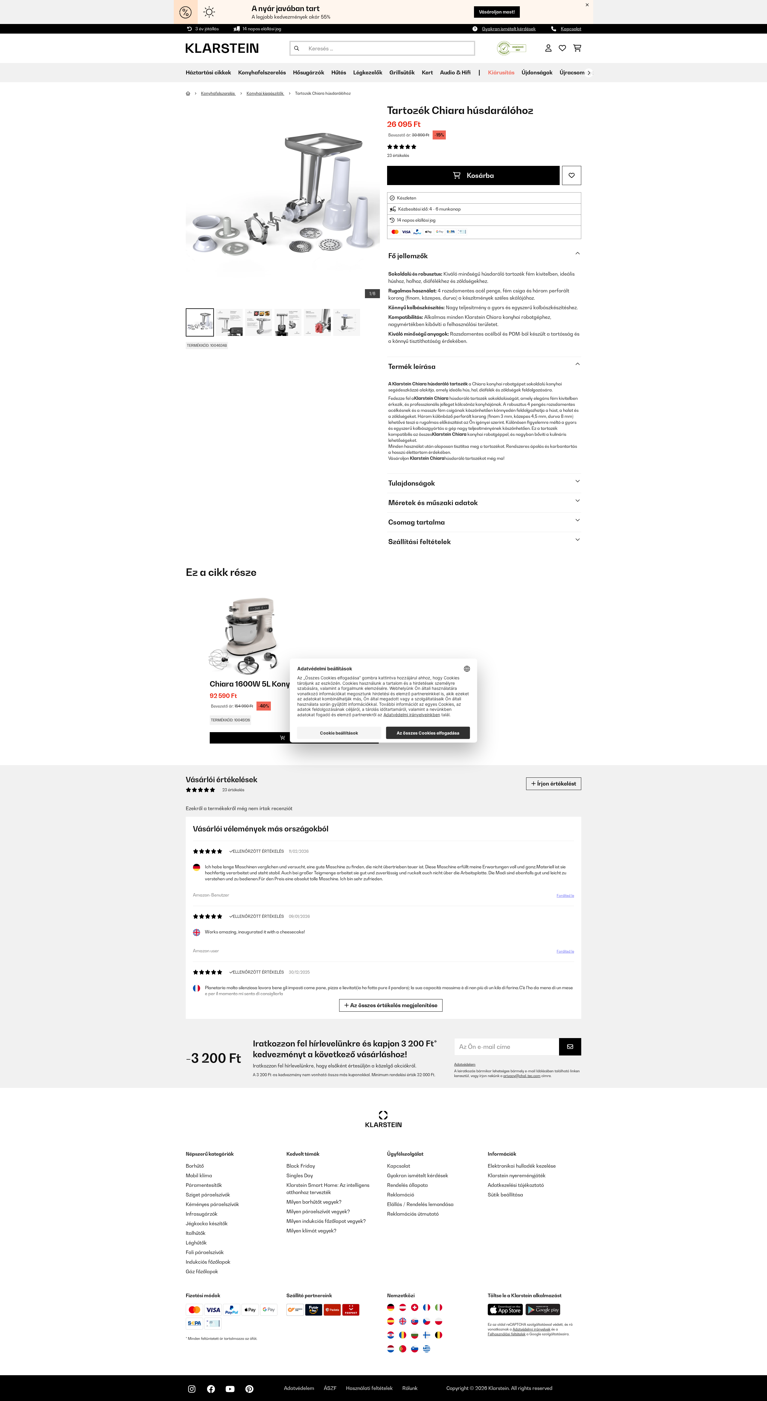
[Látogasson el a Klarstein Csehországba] (426, 1321)
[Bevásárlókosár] (577, 48)
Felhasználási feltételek (507, 1334)
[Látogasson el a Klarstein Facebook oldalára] (211, 1389)
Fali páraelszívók (205, 1252)
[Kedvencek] (562, 48)
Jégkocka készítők (207, 1223)
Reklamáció (400, 1195)
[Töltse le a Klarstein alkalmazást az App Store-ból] (505, 1310)
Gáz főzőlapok (202, 1271)
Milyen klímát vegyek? (311, 1231)
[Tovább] (588, 72)
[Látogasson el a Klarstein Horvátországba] (390, 1335)
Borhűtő (195, 1166)
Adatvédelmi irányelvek (531, 1329)
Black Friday (300, 1166)
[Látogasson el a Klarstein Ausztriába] (402, 1307)
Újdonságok (537, 72)
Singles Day (299, 1175)
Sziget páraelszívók (208, 1195)
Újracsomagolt (579, 72)
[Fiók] (548, 48)
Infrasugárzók (202, 1214)
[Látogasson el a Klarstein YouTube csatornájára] (230, 1389)
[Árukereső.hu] (511, 48)
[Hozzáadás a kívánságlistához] (571, 175)
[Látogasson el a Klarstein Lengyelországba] (438, 1321)
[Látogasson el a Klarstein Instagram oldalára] (192, 1389)
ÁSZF (330, 1388)
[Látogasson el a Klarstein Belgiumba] (438, 1335)
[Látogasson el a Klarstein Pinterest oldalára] (249, 1389)
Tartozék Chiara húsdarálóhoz (323, 93)
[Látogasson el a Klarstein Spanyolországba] (390, 1321)
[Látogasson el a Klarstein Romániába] (402, 1335)
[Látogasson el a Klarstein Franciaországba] (426, 1307)
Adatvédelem (464, 1064)
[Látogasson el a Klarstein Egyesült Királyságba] (402, 1321)
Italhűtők (196, 1233)
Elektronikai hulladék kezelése (522, 1166)
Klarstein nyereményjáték (517, 1175)
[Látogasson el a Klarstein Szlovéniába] (414, 1348)
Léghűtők (196, 1243)
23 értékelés (398, 155)
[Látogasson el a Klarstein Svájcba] (414, 1307)
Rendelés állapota (407, 1185)
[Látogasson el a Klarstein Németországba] (390, 1307)
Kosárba (479, 175)
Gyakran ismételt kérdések (509, 28)
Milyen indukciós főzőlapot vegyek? (326, 1221)
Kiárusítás (501, 72)
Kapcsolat (571, 28)
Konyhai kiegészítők (265, 93)
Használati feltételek (369, 1388)
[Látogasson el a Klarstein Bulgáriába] (414, 1335)
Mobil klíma (199, 1175)
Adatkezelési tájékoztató (516, 1185)
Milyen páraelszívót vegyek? (318, 1211)
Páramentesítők (204, 1185)
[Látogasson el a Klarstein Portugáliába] (402, 1348)
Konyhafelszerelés (218, 93)
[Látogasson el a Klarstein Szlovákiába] (414, 1321)
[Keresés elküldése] (296, 48)
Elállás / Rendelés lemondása (420, 1204)
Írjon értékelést (556, 783)
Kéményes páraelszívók (212, 1204)
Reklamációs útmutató (413, 1214)
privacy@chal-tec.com (521, 1076)
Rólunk (410, 1388)
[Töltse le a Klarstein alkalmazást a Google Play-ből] (543, 1310)
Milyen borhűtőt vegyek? (314, 1202)
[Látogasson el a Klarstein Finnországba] (426, 1335)
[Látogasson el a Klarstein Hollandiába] (390, 1348)
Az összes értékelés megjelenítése (393, 1005)
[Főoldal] (193, 93)
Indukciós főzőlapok (208, 1262)
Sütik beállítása (505, 1195)
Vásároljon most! (497, 11)
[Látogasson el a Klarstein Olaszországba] (438, 1307)
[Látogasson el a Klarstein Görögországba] (426, 1349)
